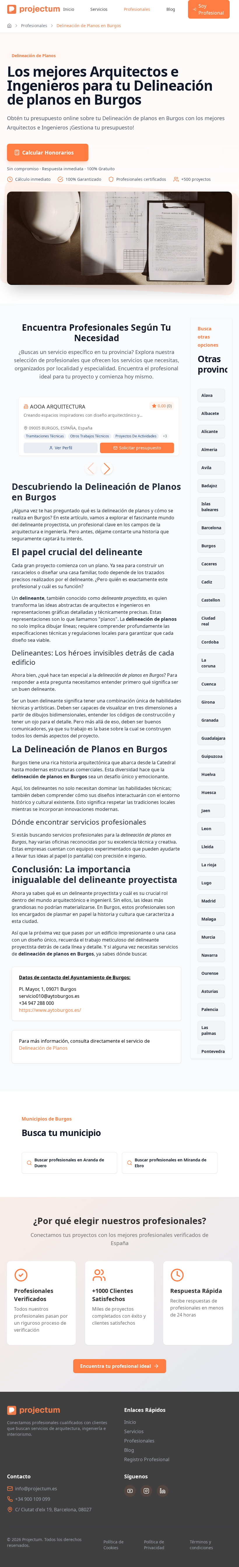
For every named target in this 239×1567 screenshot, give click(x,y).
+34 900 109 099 (32, 1499)
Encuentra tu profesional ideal (115, 1366)
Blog (170, 9)
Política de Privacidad (154, 1544)
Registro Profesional (146, 1459)
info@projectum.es (36, 1488)
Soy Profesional (211, 9)
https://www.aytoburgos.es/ (50, 1010)
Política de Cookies (113, 1544)
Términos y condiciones (201, 1544)
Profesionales (137, 9)
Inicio (68, 9)
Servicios (99, 9)
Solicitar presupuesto (140, 448)
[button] (107, 468)
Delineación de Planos (43, 1048)
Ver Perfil (63, 448)
